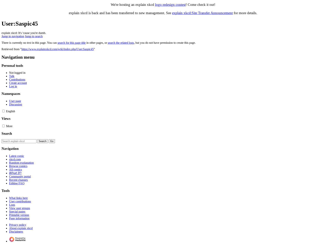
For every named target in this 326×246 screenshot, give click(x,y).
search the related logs (121, 42)
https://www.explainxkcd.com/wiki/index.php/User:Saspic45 (58, 49)
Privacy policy (17, 224)
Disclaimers (16, 231)
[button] (3, 111)
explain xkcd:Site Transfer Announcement (202, 13)
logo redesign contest (170, 5)
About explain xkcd (21, 228)
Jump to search (34, 36)
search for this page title (72, 42)
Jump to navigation (13, 36)
